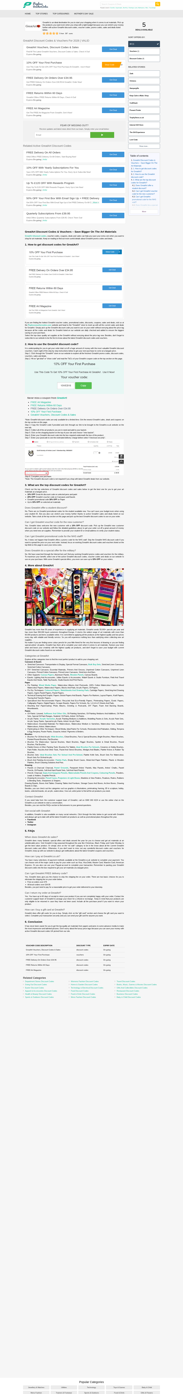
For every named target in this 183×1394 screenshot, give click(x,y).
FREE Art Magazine (38, 108)
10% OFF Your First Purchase (44, 62)
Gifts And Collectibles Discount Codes (132, 988)
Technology (91, 1387)
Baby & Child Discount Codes (129, 997)
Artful (45, 159)
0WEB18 (118, 65)
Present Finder (135, 110)
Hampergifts (134, 88)
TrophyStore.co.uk (137, 118)
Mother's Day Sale (83, 14)
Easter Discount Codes (34, 988)
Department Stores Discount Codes (39, 981)
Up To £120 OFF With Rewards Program (50, 183)
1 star (44, 34)
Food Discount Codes (80, 991)
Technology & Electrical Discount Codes (87, 988)
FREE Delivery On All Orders (43, 152)
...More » (95, 202)
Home (28, 14)
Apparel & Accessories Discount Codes (41, 991)
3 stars (50, 34)
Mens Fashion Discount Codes (83, 997)
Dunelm (112, 7)
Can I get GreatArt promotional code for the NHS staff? (144, 199)
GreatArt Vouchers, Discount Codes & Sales (52, 47)
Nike (146, 7)
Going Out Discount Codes (36, 984)
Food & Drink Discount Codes (83, 994)
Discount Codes (137, 59)
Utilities (64, 1387)
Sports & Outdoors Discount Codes (39, 997)
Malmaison (141, 7)
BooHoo (125, 7)
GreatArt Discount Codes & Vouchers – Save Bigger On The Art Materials (144, 163)
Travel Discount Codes (126, 981)
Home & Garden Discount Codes (84, 984)
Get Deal (113, 49)
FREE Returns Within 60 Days (44, 93)
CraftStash (134, 103)
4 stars (53, 34)
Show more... (144, 146)
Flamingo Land (132, 7)
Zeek (131, 73)
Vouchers (134, 51)
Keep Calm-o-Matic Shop (139, 96)
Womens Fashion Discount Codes (85, 981)
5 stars (57, 34)
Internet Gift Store (136, 125)
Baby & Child (147, 1387)
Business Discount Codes (127, 994)
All (132, 44)
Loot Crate (134, 140)
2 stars (47, 34)
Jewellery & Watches (36, 1387)
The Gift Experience (137, 132)
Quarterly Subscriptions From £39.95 (48, 213)
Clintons (133, 81)
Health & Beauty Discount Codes (38, 994)
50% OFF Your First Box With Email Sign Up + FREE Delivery (62, 198)
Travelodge (152, 7)
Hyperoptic (119, 7)
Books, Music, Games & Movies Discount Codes (137, 984)
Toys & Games (119, 1387)
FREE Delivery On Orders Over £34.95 (49, 77)
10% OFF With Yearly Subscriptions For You (52, 167)
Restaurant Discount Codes (128, 991)
